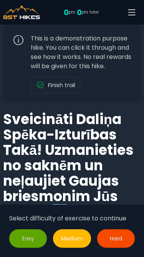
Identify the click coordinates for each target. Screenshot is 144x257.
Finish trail (61, 85)
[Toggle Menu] (131, 12)
